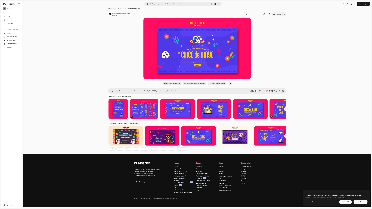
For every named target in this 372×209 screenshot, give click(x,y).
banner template (182, 149)
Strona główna (112, 8)
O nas (220, 169)
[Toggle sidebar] (19, 3)
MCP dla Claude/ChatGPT (183, 182)
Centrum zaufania (201, 185)
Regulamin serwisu (202, 173)
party (136, 149)
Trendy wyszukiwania (225, 176)
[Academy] (7, 205)
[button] (139, 181)
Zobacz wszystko (126, 96)
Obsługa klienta (246, 166)
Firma (221, 163)
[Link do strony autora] (110, 14)
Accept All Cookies (360, 202)
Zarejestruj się (363, 4)
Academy (199, 166)
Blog (220, 178)
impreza (128, 149)
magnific (114, 15)
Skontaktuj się (246, 163)
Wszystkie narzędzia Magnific (183, 192)
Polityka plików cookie (203, 181)
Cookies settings (201, 183)
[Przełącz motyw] (11, 205)
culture (171, 149)
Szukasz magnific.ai (225, 190)
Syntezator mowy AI (180, 176)
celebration (154, 149)
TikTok (243, 176)
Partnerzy (199, 188)
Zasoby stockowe (179, 178)
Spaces (176, 166)
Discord (243, 178)
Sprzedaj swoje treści (225, 185)
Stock (120, 8)
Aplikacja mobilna (179, 190)
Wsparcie (199, 171)
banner (163, 149)
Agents (177, 185)
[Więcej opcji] (260, 14)
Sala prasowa (223, 188)
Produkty (177, 163)
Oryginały (200, 178)
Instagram (244, 169)
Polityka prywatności (202, 176)
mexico (112, 149)
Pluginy (276, 91)
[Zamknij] (283, 91)
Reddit (243, 183)
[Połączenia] (4, 205)
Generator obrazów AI (180, 171)
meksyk (120, 149)
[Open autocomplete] (147, 4)
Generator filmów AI (180, 173)
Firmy (197, 190)
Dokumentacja (200, 169)
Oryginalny (157, 22)
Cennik (342, 4)
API (175, 187)
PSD (125, 8)
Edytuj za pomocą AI (173, 83)
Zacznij (198, 163)
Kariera (221, 173)
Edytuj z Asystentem (218, 83)
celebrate (144, 149)
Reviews (221, 171)
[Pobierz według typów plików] (284, 14)
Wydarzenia (222, 181)
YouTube (243, 171)
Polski (139, 181)
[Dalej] (286, 109)
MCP (259, 91)
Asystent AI (177, 169)
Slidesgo (221, 183)
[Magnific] (142, 163)
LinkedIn (243, 173)
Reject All (345, 202)
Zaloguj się (350, 4)
